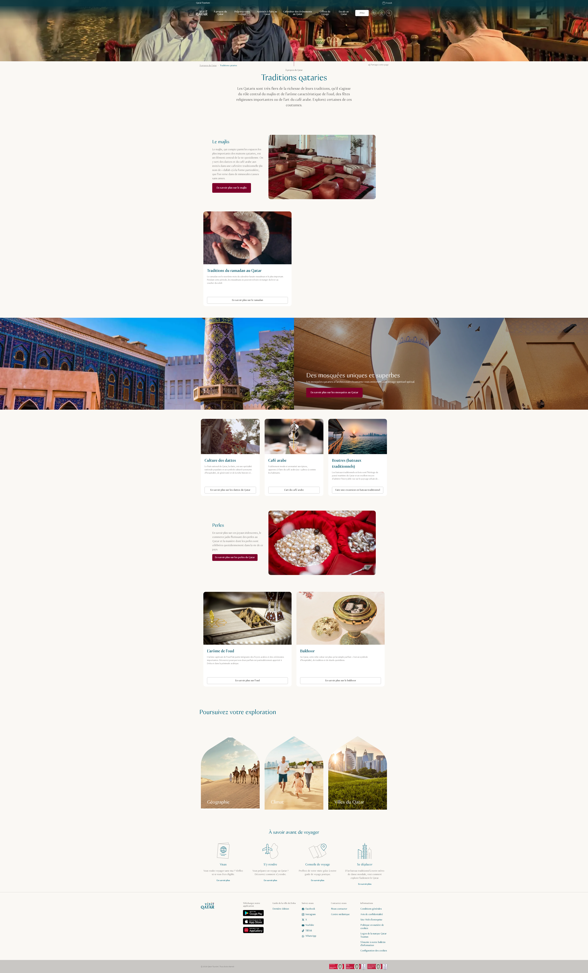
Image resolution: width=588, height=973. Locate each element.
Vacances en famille (317, 505)
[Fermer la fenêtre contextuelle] (339, 445)
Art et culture (264, 505)
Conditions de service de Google (274, 490)
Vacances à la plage (267, 521)
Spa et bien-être (295, 513)
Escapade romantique (268, 513)
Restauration (319, 513)
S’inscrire (323, 477)
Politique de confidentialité (304, 485)
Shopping (290, 521)
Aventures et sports (289, 505)
